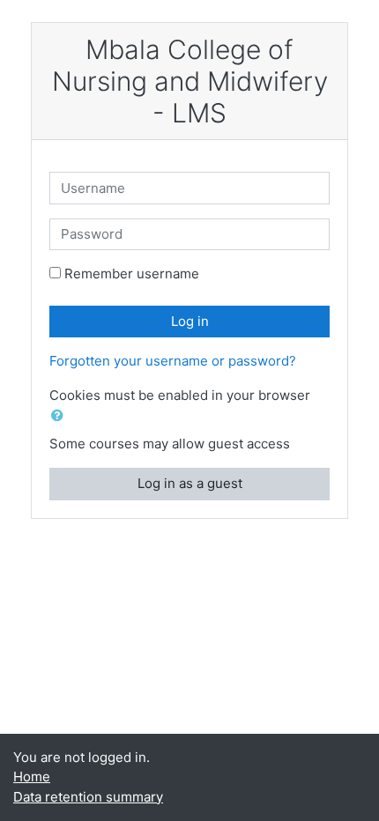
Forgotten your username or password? (172, 360)
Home (31, 776)
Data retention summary (88, 796)
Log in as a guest (189, 483)
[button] (60, 416)
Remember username (131, 273)
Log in (190, 321)
